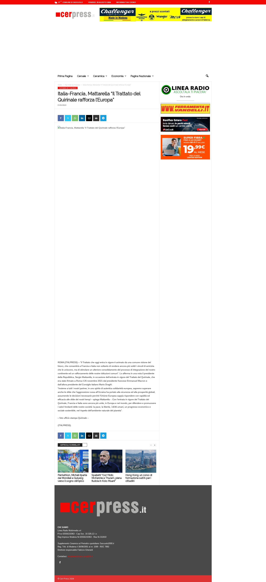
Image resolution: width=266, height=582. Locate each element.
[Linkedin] (82, 118)
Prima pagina (65, 76)
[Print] (96, 118)
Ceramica (98, 76)
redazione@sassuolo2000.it (80, 556)
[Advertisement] (133, 47)
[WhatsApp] (75, 118)
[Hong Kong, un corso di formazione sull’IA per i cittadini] (140, 461)
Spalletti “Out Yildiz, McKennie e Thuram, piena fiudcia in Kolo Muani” (107, 478)
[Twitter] (68, 118)
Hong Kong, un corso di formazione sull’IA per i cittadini (138, 478)
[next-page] (154, 445)
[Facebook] (209, 2)
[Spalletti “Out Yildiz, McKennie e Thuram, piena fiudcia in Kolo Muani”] (107, 461)
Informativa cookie (126, 2)
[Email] (89, 118)
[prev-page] (151, 445)
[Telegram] (103, 118)
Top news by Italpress (72, 85)
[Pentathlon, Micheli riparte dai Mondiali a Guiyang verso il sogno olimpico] (73, 461)
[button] (207, 76)
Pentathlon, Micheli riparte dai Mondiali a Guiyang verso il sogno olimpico (72, 478)
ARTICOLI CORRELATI (70, 445)
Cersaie (81, 76)
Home (60, 85)
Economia (117, 76)
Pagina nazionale (141, 76)
